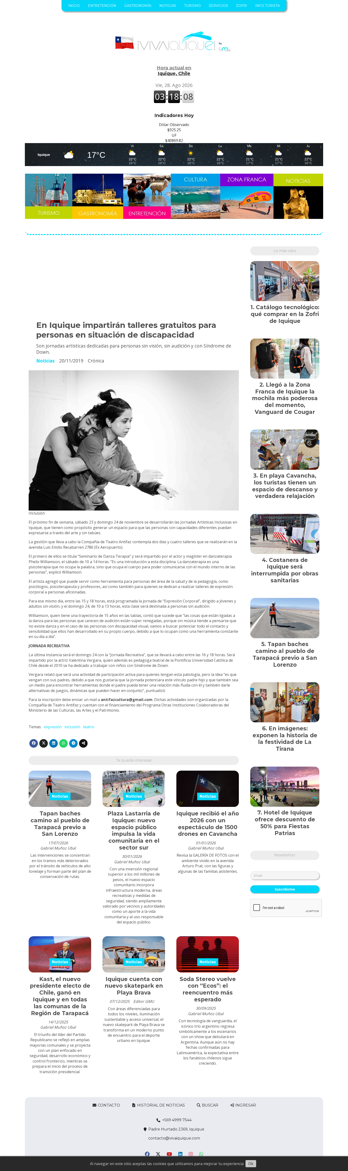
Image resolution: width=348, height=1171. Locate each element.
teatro (88, 726)
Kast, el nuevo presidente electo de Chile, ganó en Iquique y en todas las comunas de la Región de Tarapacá (60, 996)
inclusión (72, 726)
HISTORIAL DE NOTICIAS (160, 1105)
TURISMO (192, 6)
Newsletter (284, 855)
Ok (250, 1163)
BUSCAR (209, 1105)
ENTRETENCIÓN (102, 6)
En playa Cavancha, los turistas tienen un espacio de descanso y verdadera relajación (285, 485)
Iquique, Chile (174, 70)
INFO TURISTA (267, 6)
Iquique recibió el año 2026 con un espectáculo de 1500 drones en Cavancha (207, 823)
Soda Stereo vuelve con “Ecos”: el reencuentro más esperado (208, 989)
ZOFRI (241, 6)
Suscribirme (285, 889)
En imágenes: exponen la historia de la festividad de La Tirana (285, 738)
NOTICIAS (167, 6)
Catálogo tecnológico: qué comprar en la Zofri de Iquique (285, 314)
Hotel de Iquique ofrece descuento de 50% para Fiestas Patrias (285, 822)
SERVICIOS (218, 6)
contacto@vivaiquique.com (174, 1138)
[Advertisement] (134, 279)
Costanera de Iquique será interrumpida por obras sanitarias (284, 570)
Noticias (45, 360)
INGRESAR (245, 1105)
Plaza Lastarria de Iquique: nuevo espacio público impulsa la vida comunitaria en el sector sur (133, 830)
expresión (53, 726)
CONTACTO (108, 1105)
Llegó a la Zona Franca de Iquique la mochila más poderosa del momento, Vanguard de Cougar (285, 398)
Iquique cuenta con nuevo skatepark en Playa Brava (134, 986)
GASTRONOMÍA (137, 6)
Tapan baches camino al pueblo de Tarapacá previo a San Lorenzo (60, 823)
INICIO (74, 6)
